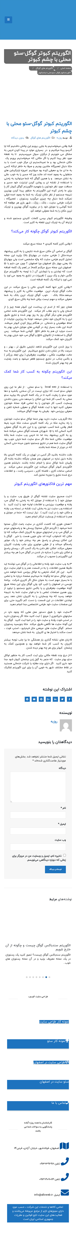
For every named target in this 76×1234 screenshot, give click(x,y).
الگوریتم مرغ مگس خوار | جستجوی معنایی (42, 945)
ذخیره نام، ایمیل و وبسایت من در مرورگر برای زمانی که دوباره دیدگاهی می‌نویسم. (39, 858)
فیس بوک (69, 699)
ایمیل (62, 824)
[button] (49, 977)
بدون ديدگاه (17, 138)
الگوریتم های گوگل (40, 138)
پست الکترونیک (34, 699)
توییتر (62, 699)
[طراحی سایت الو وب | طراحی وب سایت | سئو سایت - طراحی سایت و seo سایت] (61, 20)
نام (63, 808)
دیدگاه (62, 768)
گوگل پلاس (48, 699)
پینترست (41, 699)
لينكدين (55, 699)
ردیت (27, 699)
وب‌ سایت (60, 840)
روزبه (59, 138)
